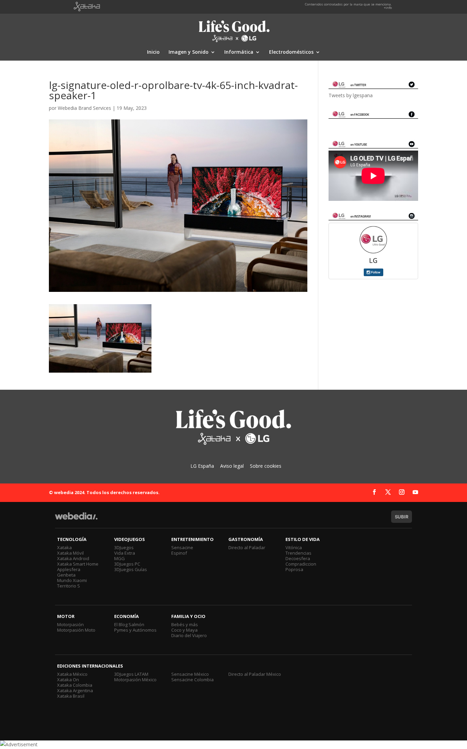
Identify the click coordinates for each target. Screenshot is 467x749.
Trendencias (298, 553)
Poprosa (294, 569)
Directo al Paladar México (254, 674)
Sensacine (182, 547)
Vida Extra (124, 553)
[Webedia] (76, 519)
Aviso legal (232, 466)
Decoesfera (297, 558)
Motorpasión (70, 624)
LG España (202, 466)
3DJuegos (124, 547)
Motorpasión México (135, 679)
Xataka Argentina (75, 690)
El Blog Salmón (129, 624)
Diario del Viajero (189, 635)
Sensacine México (190, 674)
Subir (401, 516)
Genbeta (66, 575)
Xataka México (72, 674)
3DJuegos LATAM (131, 674)
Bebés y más (184, 624)
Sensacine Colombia (192, 679)
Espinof (179, 553)
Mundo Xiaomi (72, 580)
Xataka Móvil (70, 553)
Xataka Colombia (74, 685)
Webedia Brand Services (84, 108)
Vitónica (293, 547)
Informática (238, 52)
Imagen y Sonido (189, 52)
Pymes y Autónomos (135, 630)
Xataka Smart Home (77, 564)
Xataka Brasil (70, 696)
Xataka (64, 547)
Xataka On (68, 679)
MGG (119, 558)
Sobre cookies (265, 466)
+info (388, 7)
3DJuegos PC (127, 564)
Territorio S (68, 586)
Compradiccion (300, 564)
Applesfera (68, 569)
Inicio (153, 52)
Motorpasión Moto (76, 630)
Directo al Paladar (246, 547)
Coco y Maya (184, 630)
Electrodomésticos (291, 52)
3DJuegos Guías (130, 569)
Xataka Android (73, 558)
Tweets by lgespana (351, 95)
